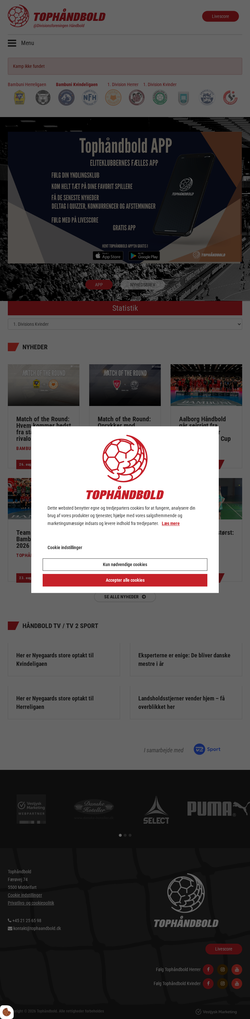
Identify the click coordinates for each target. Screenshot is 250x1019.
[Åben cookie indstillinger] (7, 1012)
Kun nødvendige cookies (125, 564)
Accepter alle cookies (125, 580)
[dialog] (125, 509)
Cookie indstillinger (65, 547)
